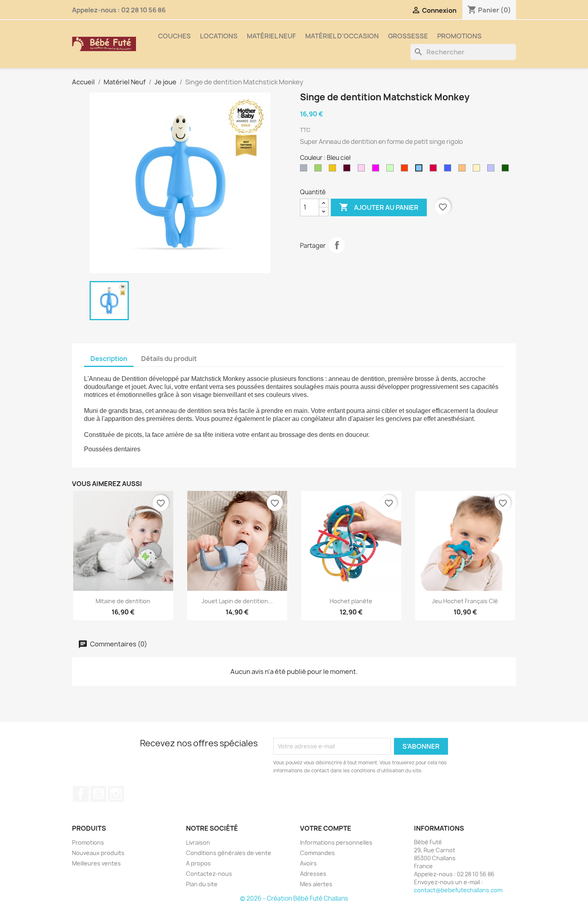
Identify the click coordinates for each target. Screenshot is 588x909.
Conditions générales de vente (228, 853)
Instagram (116, 794)
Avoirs (308, 863)
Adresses (313, 873)
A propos (198, 863)
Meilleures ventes (96, 863)
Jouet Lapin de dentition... (237, 601)
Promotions (459, 36)
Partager (337, 245)
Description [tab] (108, 358)
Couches (174, 36)
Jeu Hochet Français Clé (465, 601)
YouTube (98, 794)
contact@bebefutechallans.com (458, 890)
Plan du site (202, 884)
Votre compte (325, 828)
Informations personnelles (336, 842)
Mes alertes (316, 884)
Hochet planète (351, 601)
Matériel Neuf (271, 36)
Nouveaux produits (98, 853)
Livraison (198, 842)
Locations (219, 36)
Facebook (81, 794)
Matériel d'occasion (342, 36)
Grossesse (408, 36)
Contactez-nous (209, 873)
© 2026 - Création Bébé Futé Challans (294, 898)
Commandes (317, 853)
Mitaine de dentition (123, 601)
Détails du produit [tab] (169, 358)
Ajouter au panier (378, 207)
